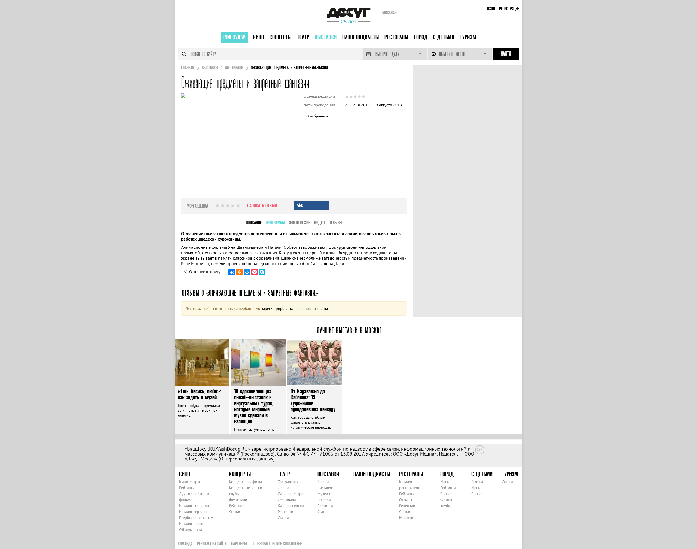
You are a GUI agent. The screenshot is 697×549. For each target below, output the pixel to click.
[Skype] (262, 272)
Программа (275, 222)
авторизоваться (317, 308)
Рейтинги (187, 487)
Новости (406, 517)
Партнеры (239, 543)
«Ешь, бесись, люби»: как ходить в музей (199, 394)
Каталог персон (192, 523)
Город (420, 37)
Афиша (477, 481)
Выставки (326, 37)
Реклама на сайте (212, 543)
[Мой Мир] (247, 272)
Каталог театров (291, 493)
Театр (303, 37)
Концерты (281, 37)
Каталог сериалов (194, 511)
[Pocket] (254, 272)
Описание (254, 222)
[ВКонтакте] (231, 272)
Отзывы (405, 499)
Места (445, 481)
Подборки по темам (196, 517)
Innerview (234, 37)
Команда (185, 543)
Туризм (468, 37)
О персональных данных (246, 459)
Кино (258, 37)
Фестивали (238, 499)
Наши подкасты (360, 37)
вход (491, 8)
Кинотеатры (189, 481)
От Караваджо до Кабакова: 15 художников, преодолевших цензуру (313, 400)
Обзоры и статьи (193, 529)
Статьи (234, 511)
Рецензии (407, 505)
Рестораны (396, 37)
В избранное (317, 116)
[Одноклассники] (239, 272)
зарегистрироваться (278, 308)
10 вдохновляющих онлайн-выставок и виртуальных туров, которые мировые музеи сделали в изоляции (253, 406)
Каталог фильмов (194, 505)
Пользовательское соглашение (277, 543)
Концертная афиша (245, 481)
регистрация (509, 8)
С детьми (443, 37)
